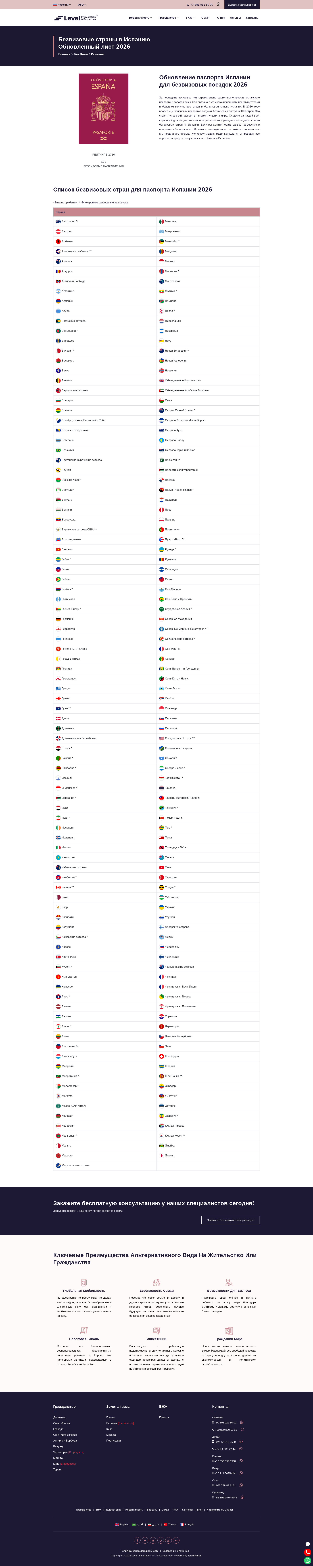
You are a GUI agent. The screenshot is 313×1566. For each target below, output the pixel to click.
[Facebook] (137, 1540)
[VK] (176, 1540)
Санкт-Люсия (61, 1423)
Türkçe (172, 1524)
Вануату (58, 1446)
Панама (164, 1417)
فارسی (156, 1524)
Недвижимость (134, 1509)
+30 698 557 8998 (225, 1461)
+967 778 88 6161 (225, 1485)
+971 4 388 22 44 (224, 1449)
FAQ (175, 1509)
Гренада (58, 1429)
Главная (64, 54)
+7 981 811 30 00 (201, 4)
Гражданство (64, 1406)
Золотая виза (118, 1406)
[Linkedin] (153, 1540)
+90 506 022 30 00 (225, 1422)
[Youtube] (168, 1540)
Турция (57, 1469)
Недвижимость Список (220, 1509)
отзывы (235, 17)
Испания (120, 1423)
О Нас (221, 17)
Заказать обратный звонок (242, 4)
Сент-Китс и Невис (65, 1434)
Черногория (68, 1452)
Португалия (113, 1440)
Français (189, 1524)
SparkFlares (194, 1555)
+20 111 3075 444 (225, 1473)
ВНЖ (163, 1406)
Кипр (64, 1463)
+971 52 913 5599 (225, 1442)
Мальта (58, 1458)
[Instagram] (160, 1540)
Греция (110, 1417)
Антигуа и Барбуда (65, 1440)
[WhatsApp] (217, 4)
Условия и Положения (176, 1550)
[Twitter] (145, 1540)
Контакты (252, 17)
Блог (200, 1509)
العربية (139, 1524)
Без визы (81, 54)
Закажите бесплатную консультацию (230, 1220)
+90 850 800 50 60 (225, 1429)
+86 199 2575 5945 (225, 1497)
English (124, 1524)
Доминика (59, 1417)
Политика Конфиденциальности (139, 1550)
